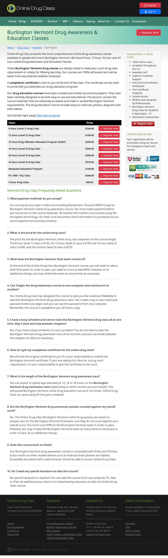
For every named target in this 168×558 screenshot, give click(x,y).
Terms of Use (132, 530)
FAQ (127, 527)
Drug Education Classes (60, 523)
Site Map (130, 523)
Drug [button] (22, 21)
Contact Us (122, 21)
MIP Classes (53, 530)
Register (151, 5)
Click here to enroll (48, 115)
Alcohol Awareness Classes (62, 527)
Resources (13, 534)
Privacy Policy (133, 534)
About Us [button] (104, 21)
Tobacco (78, 21)
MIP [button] (65, 21)
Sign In (151, 11)
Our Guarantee (15, 527)
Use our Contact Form (98, 534)
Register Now (150, 32)
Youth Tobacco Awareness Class (64, 534)
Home (12, 21)
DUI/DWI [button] (37, 21)
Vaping (90, 21)
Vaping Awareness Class (60, 537)
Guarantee (139, 21)
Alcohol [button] (52, 21)
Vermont (37, 47)
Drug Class (23, 47)
